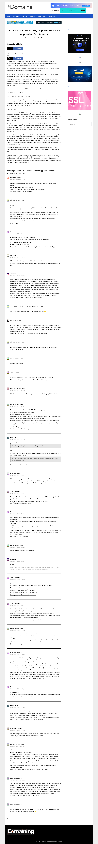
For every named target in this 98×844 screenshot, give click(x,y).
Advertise (16, 16)
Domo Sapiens (14, 358)
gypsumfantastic (15, 388)
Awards (32, 16)
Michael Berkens (15, 200)
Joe (11, 274)
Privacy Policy (42, 16)
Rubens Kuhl (14, 473)
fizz (11, 255)
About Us (52, 16)
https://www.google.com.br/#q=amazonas (23, 592)
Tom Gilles (13, 232)
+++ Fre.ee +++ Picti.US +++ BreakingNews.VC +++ (25, 306)
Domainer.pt (14, 320)
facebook (19, 48)
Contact (24, 16)
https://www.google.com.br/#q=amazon (22, 590)
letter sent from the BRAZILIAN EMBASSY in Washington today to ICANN (30, 61)
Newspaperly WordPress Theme (53, 841)
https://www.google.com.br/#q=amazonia (23, 595)
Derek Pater (14, 178)
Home (8, 16)
